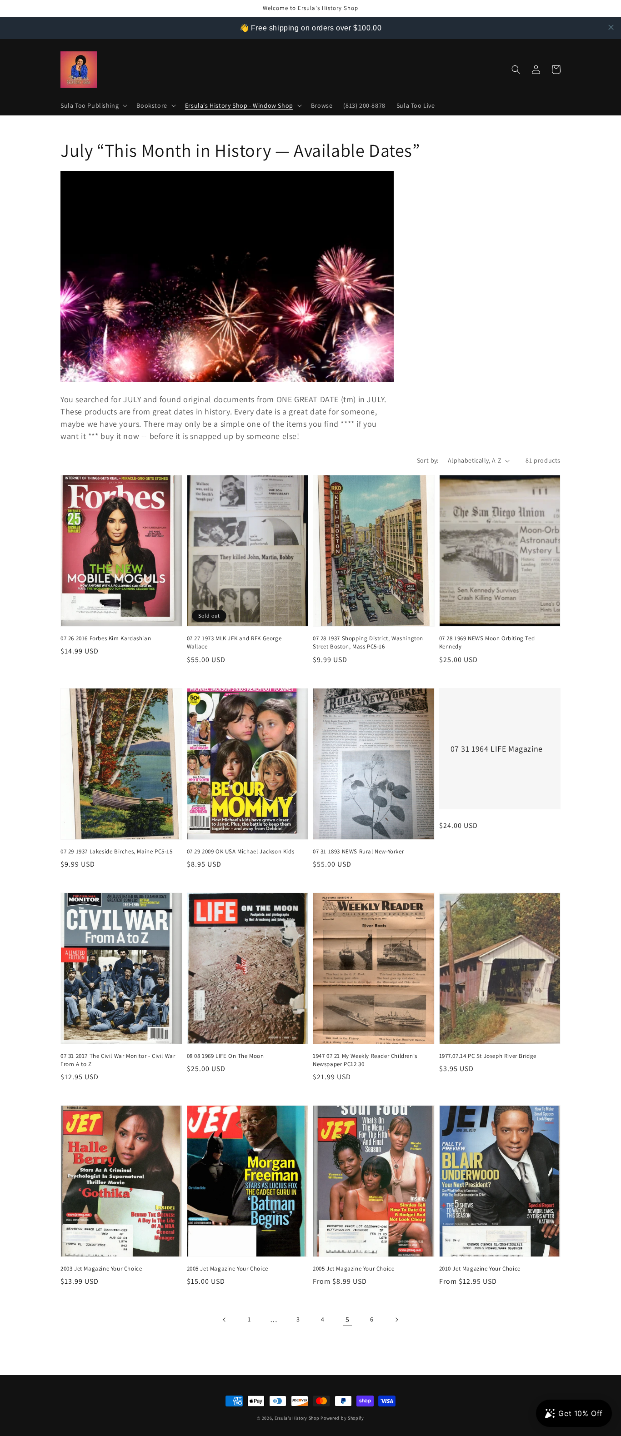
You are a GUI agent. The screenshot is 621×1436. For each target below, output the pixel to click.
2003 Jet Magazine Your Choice (101, 1268)
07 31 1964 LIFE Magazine (497, 748)
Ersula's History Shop (297, 1418)
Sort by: (428, 460)
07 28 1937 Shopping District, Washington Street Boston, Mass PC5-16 (368, 642)
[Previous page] (225, 1320)
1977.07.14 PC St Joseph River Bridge (488, 1056)
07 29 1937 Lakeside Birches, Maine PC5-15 (116, 851)
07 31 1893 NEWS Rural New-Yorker (358, 851)
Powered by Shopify (342, 1418)
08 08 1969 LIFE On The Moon (225, 1056)
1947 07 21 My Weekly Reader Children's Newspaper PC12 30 (365, 1060)
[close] (611, 27)
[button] (93, 105)
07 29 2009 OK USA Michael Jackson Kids (241, 851)
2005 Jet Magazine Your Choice (227, 1268)
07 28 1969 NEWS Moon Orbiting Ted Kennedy (487, 642)
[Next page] (396, 1320)
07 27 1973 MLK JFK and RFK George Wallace (234, 642)
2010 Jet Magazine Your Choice (480, 1268)
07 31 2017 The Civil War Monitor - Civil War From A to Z (117, 1060)
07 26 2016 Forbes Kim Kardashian (105, 638)
